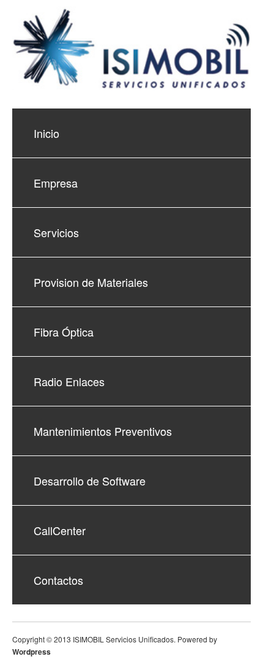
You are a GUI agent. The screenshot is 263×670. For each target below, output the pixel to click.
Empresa (56, 183)
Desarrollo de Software (90, 481)
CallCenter (60, 530)
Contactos (58, 580)
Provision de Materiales (91, 282)
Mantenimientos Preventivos (103, 431)
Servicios (56, 232)
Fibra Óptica (64, 332)
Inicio (46, 133)
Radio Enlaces (69, 381)
